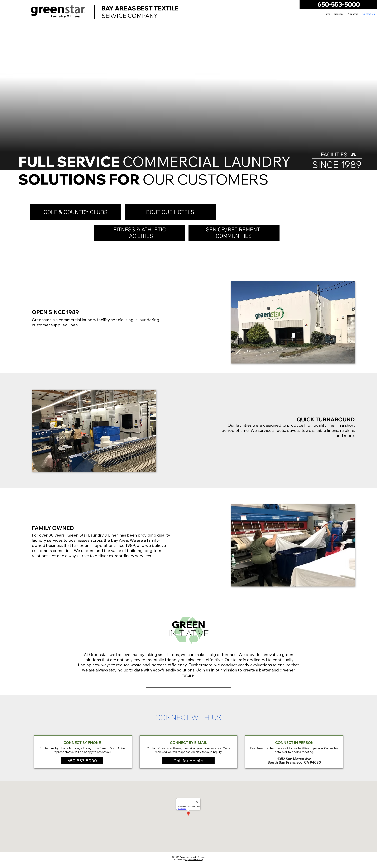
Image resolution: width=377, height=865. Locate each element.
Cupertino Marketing (194, 860)
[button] (82, 761)
